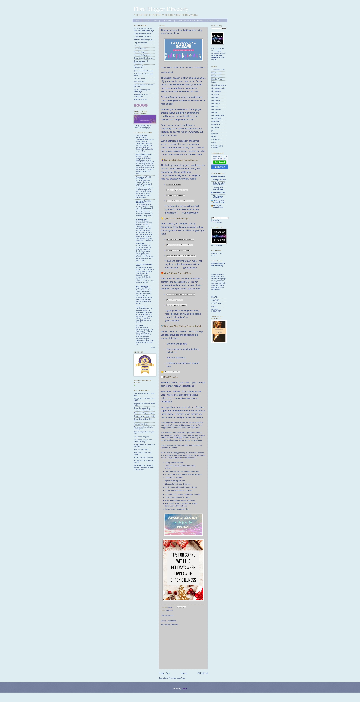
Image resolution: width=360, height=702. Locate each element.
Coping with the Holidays (174, 463)
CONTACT (215, 300)
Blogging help (216, 73)
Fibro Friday (215, 100)
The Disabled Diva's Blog (218, 196)
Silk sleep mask (139, 79)
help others (215, 128)
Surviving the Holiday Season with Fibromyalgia (180, 239)
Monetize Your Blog (140, 424)
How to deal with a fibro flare (144, 58)
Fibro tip (214, 112)
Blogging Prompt (217, 79)
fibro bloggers (216, 91)
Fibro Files (140, 325)
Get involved (215, 124)
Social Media (215, 140)
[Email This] (178, 607)
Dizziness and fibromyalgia (143, 40)
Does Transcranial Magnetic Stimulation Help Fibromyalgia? (144, 329)
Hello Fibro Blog (142, 286)
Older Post (202, 673)
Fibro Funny (215, 103)
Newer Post (164, 673)
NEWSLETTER (213, 20)
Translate (218, 222)
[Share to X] (182, 607)
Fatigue (214, 82)
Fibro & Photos (141, 136)
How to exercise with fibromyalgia (141, 62)
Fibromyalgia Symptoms (142, 55)
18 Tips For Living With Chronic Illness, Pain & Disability (143, 247)
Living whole (140, 307)
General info (215, 121)
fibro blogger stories (218, 88)
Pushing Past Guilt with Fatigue (175, 195)
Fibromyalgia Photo (218, 115)
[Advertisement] (225, 357)
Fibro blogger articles (218, 85)
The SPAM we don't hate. (144, 204)
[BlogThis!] (180, 607)
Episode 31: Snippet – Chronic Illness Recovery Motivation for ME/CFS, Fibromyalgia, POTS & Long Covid (144, 224)
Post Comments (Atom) (177, 678)
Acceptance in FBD (218, 70)
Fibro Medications (140, 49)
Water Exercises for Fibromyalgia (141, 95)
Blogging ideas (216, 76)
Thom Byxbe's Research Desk (218, 201)
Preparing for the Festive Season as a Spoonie (180, 245)
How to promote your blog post (144, 413)
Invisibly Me (140, 244)
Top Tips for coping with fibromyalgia (142, 91)
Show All (153, 347)
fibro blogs (215, 94)
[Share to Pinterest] (185, 607)
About (146, 20)
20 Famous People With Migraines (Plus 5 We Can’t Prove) (145, 269)
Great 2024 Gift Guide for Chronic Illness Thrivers (180, 294)
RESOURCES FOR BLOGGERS (191, 20)
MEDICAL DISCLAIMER (216, 310)
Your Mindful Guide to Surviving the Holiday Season (181, 255)
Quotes (213, 137)
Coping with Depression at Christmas (177, 190)
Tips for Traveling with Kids (174, 300)
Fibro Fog (137, 46)
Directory (156, 20)
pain (212, 131)
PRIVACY (214, 297)
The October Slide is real (144, 308)
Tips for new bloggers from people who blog (143, 441)
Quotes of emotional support (143, 71)
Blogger (184, 689)
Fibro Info (169, 610)
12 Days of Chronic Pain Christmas (176, 305)
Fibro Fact (215, 97)
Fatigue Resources (140, 43)
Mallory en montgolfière (218, 206)
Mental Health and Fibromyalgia (140, 67)
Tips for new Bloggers (141, 437)
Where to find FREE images (143, 457)
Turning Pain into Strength (218, 188)
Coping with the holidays (142, 37)
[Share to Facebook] (183, 607)
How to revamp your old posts (144, 416)
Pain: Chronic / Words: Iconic (144, 265)
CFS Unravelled (141, 219)
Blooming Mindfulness (144, 154)
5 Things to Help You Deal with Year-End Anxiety (180, 201)
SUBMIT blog (169, 20)
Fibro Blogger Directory (161, 8)
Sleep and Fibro (139, 82)
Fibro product (216, 109)
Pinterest (214, 134)
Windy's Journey (219, 180)
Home (138, 20)
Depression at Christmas (174, 184)
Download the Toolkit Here (172, 372)
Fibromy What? (219, 193)
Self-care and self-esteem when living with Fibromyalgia (144, 30)
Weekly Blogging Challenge (217, 147)
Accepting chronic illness (142, 34)
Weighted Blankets (140, 99)
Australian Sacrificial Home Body (143, 201)
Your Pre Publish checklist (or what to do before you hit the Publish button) (144, 467)
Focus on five (216, 118)
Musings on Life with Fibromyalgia (143, 177)
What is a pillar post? (141, 450)
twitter (213, 143)
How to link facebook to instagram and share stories (143, 409)
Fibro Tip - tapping (140, 52)
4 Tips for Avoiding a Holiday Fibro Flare (178, 250)
